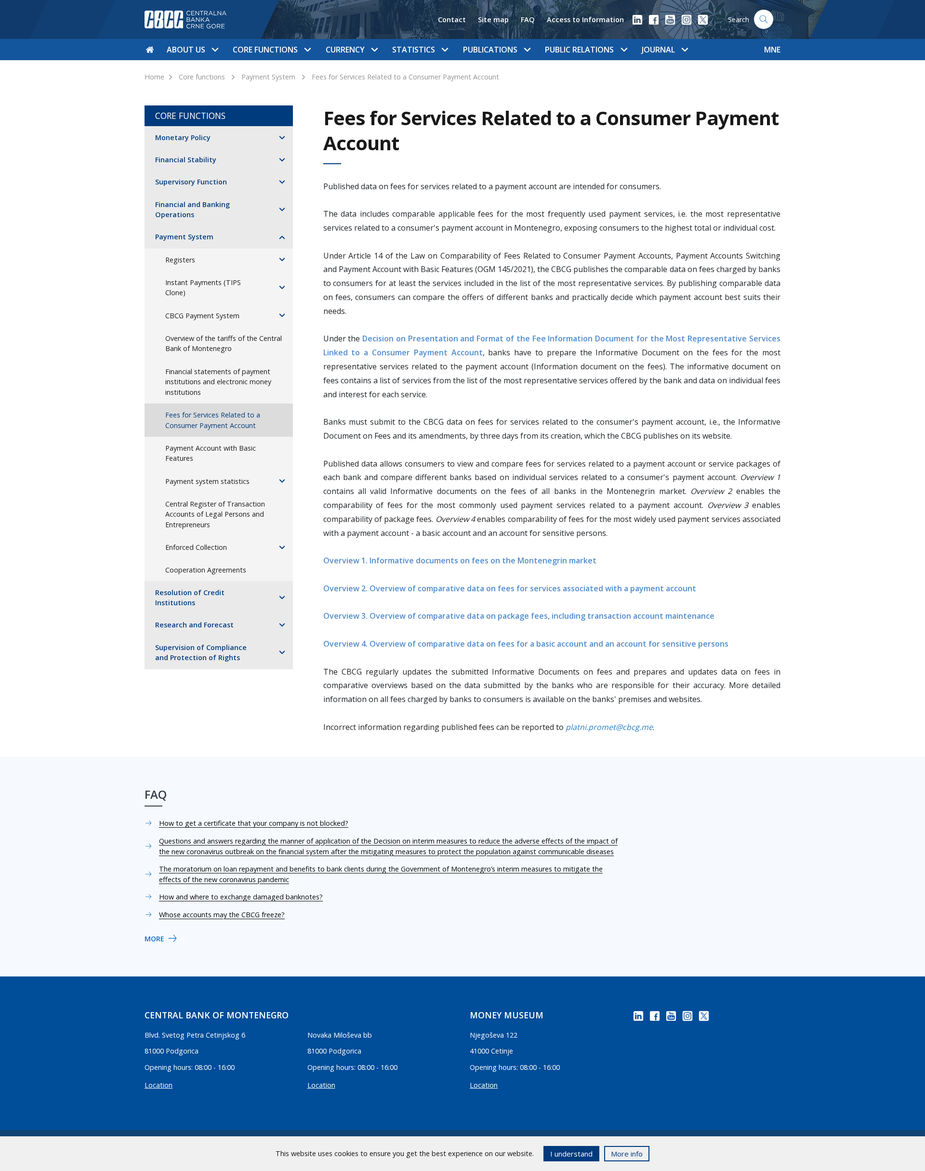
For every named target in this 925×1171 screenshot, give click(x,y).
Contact (452, 19)
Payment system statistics (207, 481)
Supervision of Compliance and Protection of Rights (201, 653)
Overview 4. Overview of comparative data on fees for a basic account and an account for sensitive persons (525, 643)
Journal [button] (658, 49)
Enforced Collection (196, 547)
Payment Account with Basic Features (210, 453)
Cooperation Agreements (205, 569)
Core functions (202, 76)
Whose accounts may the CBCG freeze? (222, 914)
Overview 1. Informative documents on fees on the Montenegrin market (459, 560)
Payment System (268, 76)
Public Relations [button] (579, 49)
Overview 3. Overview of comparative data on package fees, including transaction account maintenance (518, 616)
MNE (772, 49)
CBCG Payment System (202, 315)
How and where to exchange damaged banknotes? (241, 896)
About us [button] (186, 49)
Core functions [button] (265, 49)
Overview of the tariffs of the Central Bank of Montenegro (223, 343)
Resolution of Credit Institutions (190, 598)
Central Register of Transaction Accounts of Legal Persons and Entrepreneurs (215, 514)
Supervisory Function (191, 181)
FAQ (528, 19)
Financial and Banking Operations (192, 210)
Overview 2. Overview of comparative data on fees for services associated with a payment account (509, 588)
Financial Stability (185, 159)
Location (158, 1085)
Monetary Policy (183, 137)
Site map (493, 19)
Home (154, 76)
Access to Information (585, 19)
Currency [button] (345, 49)
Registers (180, 259)
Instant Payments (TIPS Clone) (203, 288)
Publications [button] (490, 49)
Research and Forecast (194, 624)
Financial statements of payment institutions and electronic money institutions (218, 382)
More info (627, 1153)
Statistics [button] (413, 49)
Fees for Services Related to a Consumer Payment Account (405, 76)
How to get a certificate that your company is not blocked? (253, 823)
